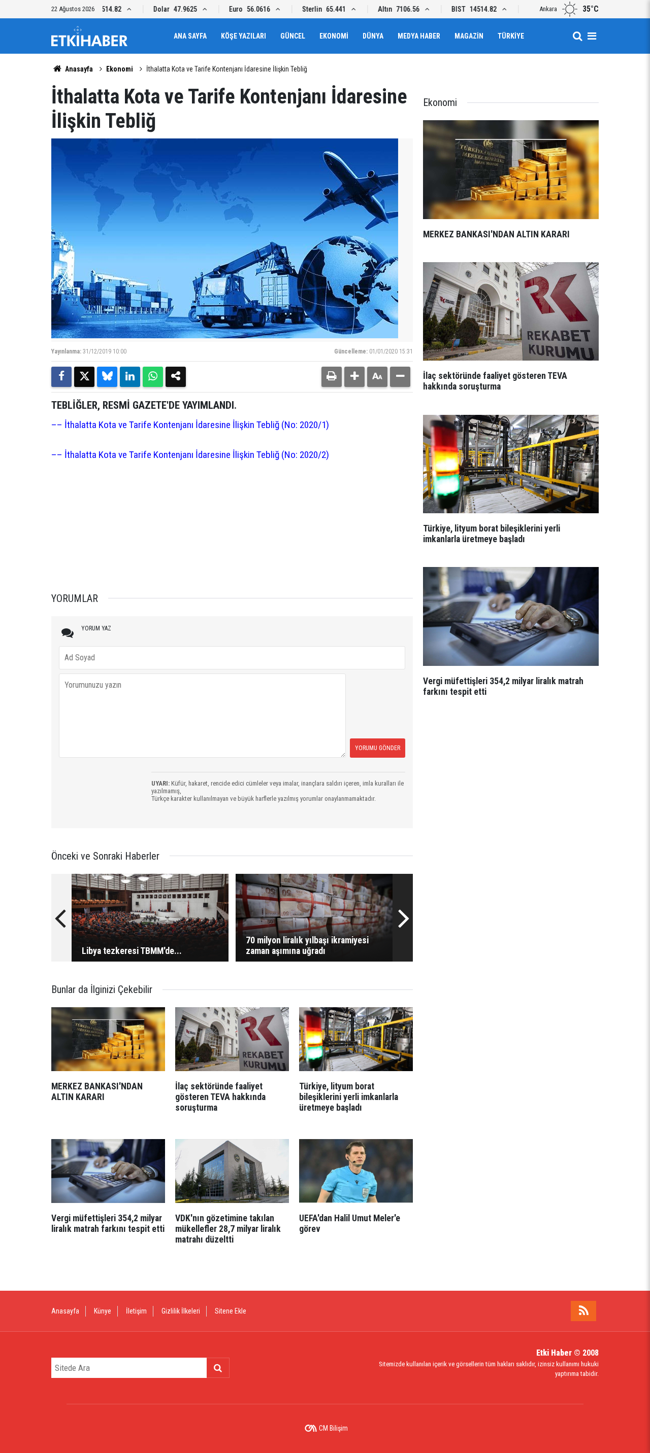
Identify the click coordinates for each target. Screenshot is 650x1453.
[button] (354, 377)
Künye (102, 1311)
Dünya (373, 36)
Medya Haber (419, 36)
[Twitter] (84, 377)
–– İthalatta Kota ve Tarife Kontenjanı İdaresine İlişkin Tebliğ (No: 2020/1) (190, 425)
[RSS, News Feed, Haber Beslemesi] (583, 1311)
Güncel (292, 36)
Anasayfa (78, 69)
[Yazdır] (331, 377)
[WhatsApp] (153, 377)
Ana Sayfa (190, 36)
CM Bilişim (333, 1428)
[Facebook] (61, 377)
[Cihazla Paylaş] (176, 377)
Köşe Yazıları (243, 36)
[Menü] (591, 36)
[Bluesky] (107, 377)
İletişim (136, 1311)
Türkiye (511, 36)
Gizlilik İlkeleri (180, 1311)
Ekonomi (333, 36)
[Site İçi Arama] (577, 36)
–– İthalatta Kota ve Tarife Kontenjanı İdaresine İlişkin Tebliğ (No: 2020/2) (190, 454)
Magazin (468, 36)
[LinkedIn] (130, 377)
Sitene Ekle (230, 1311)
